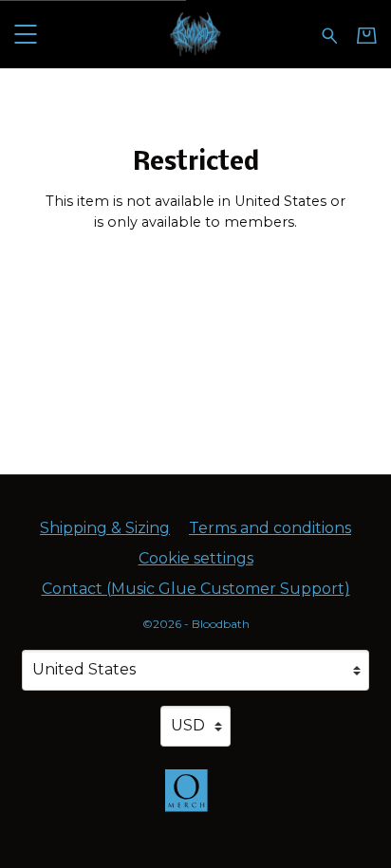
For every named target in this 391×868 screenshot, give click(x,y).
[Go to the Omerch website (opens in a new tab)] (195, 799)
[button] (25, 34)
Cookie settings (196, 558)
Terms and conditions (270, 528)
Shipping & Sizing (105, 528)
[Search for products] (330, 34)
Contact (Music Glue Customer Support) (196, 589)
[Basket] (367, 35)
